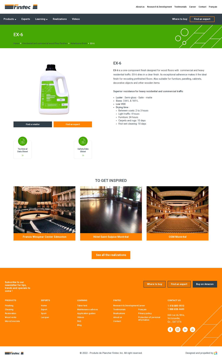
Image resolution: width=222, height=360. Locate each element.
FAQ (79, 321)
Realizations (60, 19)
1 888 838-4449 (176, 309)
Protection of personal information (149, 318)
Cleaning (9, 309)
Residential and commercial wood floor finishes (44, 43)
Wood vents (10, 317)
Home (16, 43)
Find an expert (202, 19)
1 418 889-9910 (176, 305)
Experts (25, 19)
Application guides (86, 313)
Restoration (10, 313)
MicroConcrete (12, 321)
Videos (76, 19)
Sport (43, 313)
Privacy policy (144, 313)
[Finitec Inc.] (21, 7)
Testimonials (180, 7)
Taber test (82, 305)
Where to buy (179, 19)
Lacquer (45, 317)
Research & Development (159, 7)
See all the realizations (111, 255)
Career (192, 7)
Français (213, 7)
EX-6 (92, 43)
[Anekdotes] (215, 353)
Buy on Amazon (205, 284)
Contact (202, 7)
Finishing (9, 305)
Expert (44, 309)
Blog (79, 325)
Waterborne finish (79, 43)
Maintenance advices (87, 309)
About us (140, 7)
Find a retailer (33, 124)
